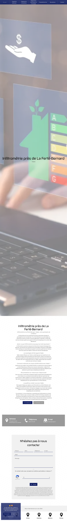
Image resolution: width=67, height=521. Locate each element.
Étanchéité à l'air (43, 2)
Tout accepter (7, 513)
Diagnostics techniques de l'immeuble (33, 2)
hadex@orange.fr (52, 421)
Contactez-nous (39, 402)
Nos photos (52, 2)
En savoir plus (28, 402)
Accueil (4, 2)
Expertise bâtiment (14, 2)
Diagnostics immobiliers (24, 2)
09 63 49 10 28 (32, 421)
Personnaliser (11, 516)
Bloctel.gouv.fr (28, 495)
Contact (62, 2)
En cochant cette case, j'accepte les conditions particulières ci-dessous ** (33, 471)
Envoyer (34, 484)
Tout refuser (15, 513)
